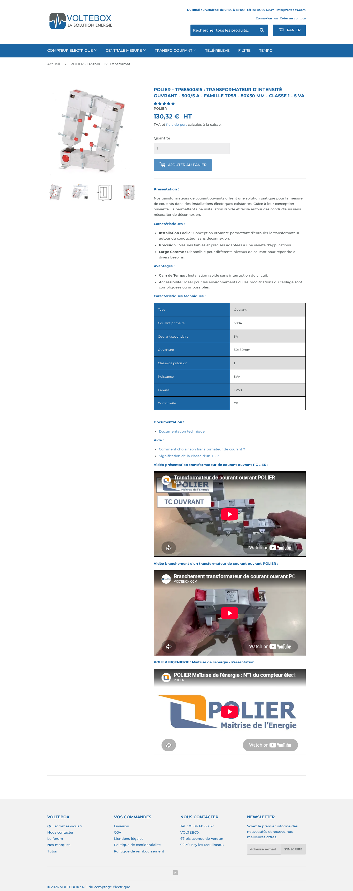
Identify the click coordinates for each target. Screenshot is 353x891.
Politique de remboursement (139, 851)
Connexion (264, 18)
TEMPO (266, 50)
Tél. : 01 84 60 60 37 (197, 826)
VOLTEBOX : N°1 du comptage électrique (95, 887)
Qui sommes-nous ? (64, 826)
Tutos (52, 851)
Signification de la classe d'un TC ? (189, 456)
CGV (117, 832)
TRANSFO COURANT (174, 50)
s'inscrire (293, 849)
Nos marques (59, 845)
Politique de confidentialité (137, 845)
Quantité (162, 138)
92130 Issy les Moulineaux (202, 845)
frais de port (176, 124)
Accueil (53, 64)
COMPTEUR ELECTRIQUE (70, 50)
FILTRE (244, 50)
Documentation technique (182, 431)
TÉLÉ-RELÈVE (217, 50)
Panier (293, 30)
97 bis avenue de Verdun (201, 838)
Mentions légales (128, 838)
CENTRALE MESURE (124, 50)
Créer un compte (293, 18)
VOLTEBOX (189, 832)
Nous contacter (60, 832)
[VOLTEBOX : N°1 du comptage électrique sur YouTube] (175, 873)
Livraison (121, 826)
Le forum (55, 838)
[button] (165, 103)
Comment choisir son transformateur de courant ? (202, 449)
